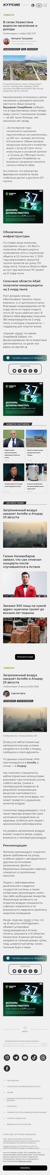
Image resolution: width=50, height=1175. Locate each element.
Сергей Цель (18, 693)
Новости (8, 14)
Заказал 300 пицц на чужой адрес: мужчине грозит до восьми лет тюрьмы (24, 609)
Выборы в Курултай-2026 (19, 1124)
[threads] (43, 1057)
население (32, 49)
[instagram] (7, 1057)
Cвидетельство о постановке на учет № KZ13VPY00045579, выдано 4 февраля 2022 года (21, 1148)
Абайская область (11, 49)
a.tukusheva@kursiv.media (22, 44)
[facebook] (7, 1068)
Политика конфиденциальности (23, 1087)
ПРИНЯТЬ (25, 1168)
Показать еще (25, 657)
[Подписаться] (45, 1044)
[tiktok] (34, 1057)
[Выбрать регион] (33, 5)
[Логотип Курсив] (11, 4)
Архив (10, 1092)
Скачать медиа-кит (16, 1118)
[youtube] (25, 1057)
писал (19, 333)
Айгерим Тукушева (22, 38)
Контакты (12, 1106)
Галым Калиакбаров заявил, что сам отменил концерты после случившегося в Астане (22, 561)
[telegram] (16, 1057)
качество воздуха (25, 701)
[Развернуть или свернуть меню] (45, 5)
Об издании (13, 1081)
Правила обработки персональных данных (24, 1099)
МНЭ (23, 49)
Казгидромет (9, 701)
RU (39, 5)
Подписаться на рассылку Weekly (22, 1041)
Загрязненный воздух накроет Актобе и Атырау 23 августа (23, 513)
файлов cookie (25, 1161)
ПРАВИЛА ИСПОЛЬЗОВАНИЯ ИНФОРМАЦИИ (26, 1112)
